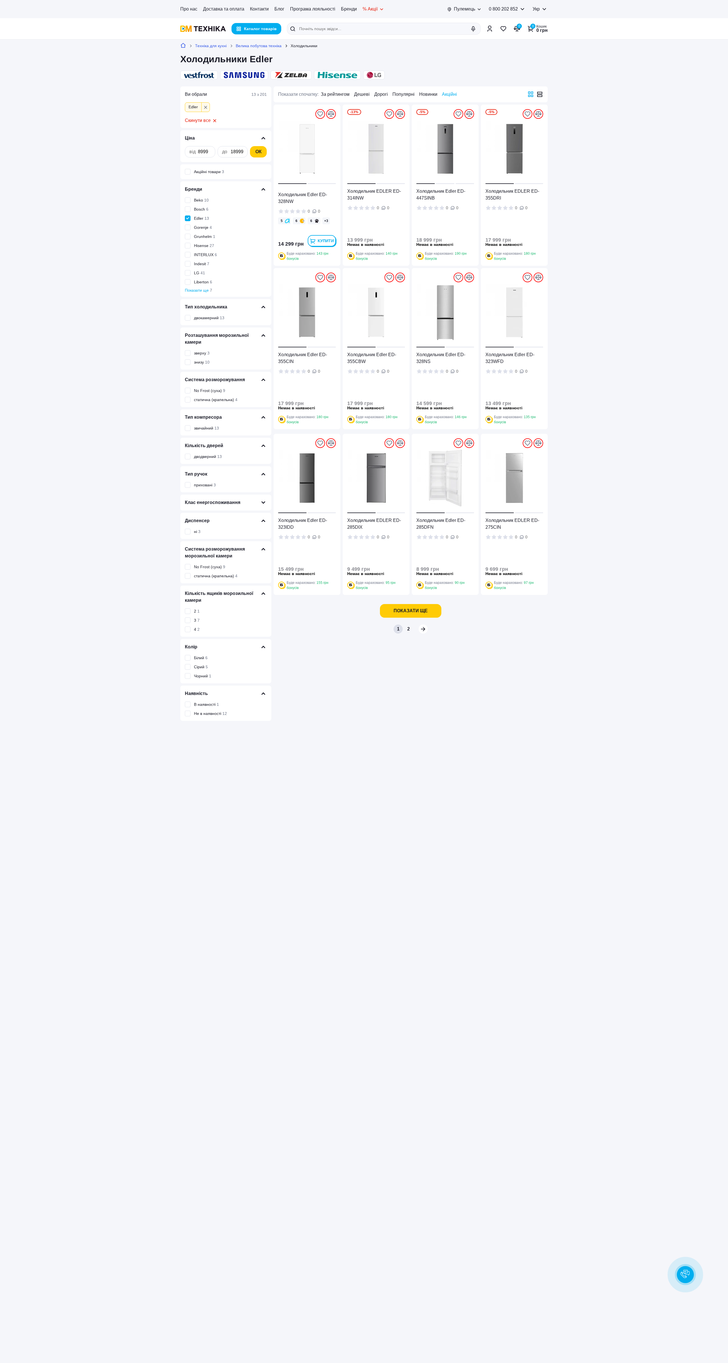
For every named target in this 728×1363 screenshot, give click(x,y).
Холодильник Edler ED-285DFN (440, 524)
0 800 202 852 (503, 9)
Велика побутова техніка (259, 45)
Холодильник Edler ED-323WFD (509, 358)
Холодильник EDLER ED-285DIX (374, 524)
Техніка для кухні (211, 45)
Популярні (403, 94)
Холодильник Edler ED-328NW (302, 198)
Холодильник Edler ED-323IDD (302, 524)
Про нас (188, 9)
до (224, 152)
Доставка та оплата (223, 9)
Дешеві (362, 94)
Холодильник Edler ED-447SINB (440, 194)
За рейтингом (335, 94)
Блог (279, 9)
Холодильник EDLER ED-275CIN (512, 524)
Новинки (428, 94)
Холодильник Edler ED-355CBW (371, 358)
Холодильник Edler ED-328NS (440, 358)
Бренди (349, 9)
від (192, 152)
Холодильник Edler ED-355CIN (302, 358)
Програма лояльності (312, 9)
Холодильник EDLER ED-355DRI (512, 194)
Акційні (449, 94)
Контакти (259, 9)
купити (326, 240)
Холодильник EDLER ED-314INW (374, 194)
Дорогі (381, 94)
